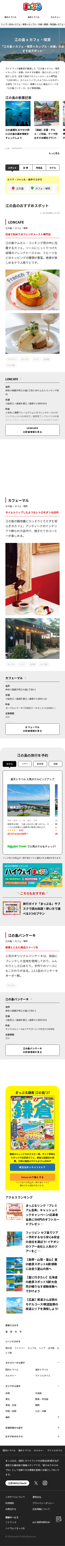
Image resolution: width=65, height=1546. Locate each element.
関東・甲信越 (41, 1399)
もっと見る (54, 153)
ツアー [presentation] (25, 764)
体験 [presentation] (55, 764)
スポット (12, 167)
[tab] (9, 764)
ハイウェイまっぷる (15, 1528)
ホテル (52, 167)
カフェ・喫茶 (21, 228)
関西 (37, 1405)
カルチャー (55, 17)
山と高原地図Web (41, 1522)
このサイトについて (15, 1496)
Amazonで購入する (32, 1177)
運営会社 (36, 1496)
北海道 (38, 1393)
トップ (4, 24)
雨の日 (8, 1347)
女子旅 (46, 359)
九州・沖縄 (40, 1410)
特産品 (39, 167)
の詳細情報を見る (32, 429)
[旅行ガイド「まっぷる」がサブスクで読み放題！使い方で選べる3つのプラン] (12, 908)
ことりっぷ (10, 1522)
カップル (25, 359)
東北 (7, 1399)
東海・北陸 (10, 1405)
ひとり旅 (11, 365)
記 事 (25, 167)
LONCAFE (16, 222)
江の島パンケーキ (22, 935)
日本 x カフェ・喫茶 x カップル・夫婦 (25, 24)
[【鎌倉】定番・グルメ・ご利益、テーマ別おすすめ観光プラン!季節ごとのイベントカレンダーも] (46, 123)
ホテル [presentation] (9, 764)
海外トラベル (34, 17)
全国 (7, 1393)
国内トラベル (10, 17)
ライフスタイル (42, 1375)
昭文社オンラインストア (32, 1167)
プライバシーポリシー (43, 1503)
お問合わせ (10, 1508)
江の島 (8, 228)
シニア (36, 359)
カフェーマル (18, 500)
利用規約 (9, 1503)
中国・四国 (10, 1410)
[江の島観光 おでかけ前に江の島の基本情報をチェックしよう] (18, 123)
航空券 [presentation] (40, 764)
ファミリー (11, 359)
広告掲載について (41, 1508)
